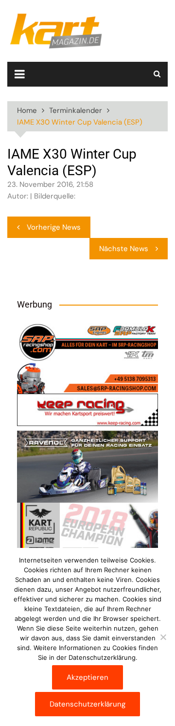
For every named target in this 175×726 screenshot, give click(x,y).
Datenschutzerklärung (87, 704)
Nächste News (123, 249)
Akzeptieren (87, 677)
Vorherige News (54, 227)
